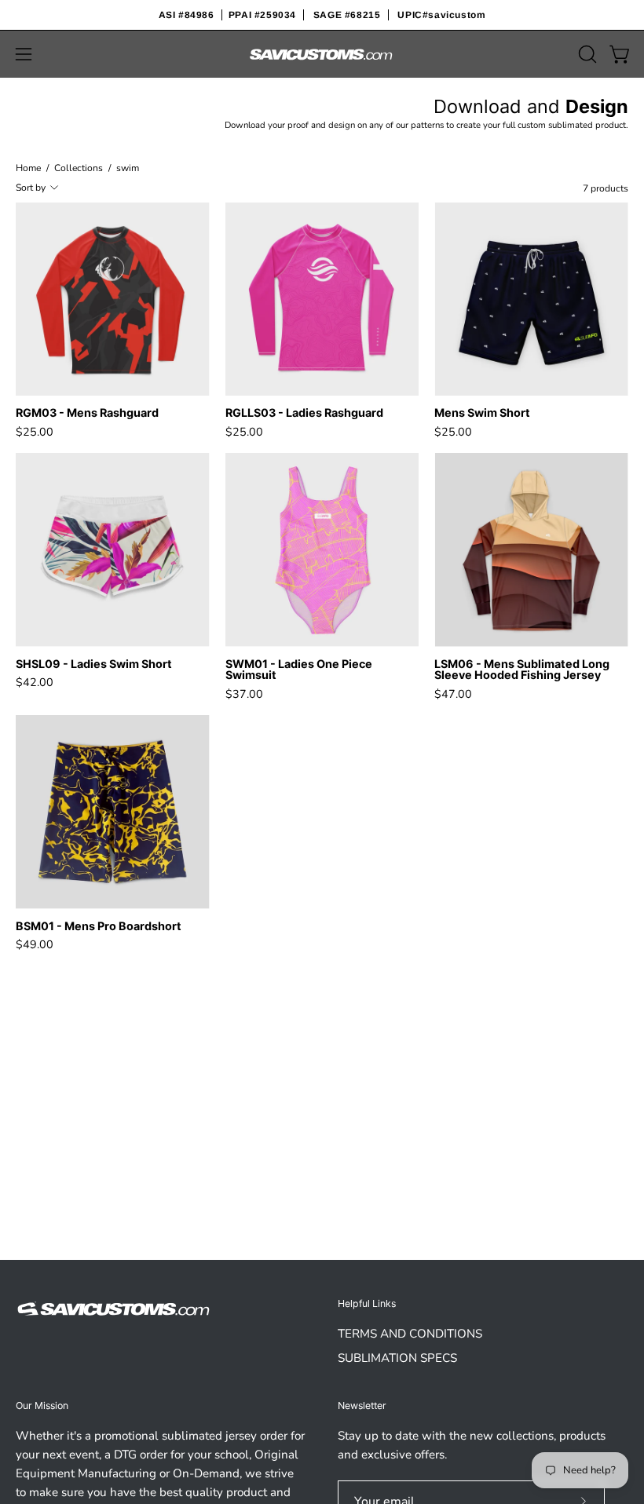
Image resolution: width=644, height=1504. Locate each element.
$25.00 (34, 431)
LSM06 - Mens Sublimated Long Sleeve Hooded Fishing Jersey (521, 670)
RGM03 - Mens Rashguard (87, 412)
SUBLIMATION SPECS (397, 1358)
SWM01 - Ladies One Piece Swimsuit (298, 670)
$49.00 (34, 944)
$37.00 (244, 693)
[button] (586, 54)
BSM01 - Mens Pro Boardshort (98, 926)
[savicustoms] (322, 55)
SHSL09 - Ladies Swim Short (94, 664)
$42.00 (34, 682)
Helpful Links (367, 1303)
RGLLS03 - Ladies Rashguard (304, 412)
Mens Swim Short (482, 412)
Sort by (31, 187)
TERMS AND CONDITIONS (410, 1334)
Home (28, 168)
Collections (78, 168)
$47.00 (453, 693)
